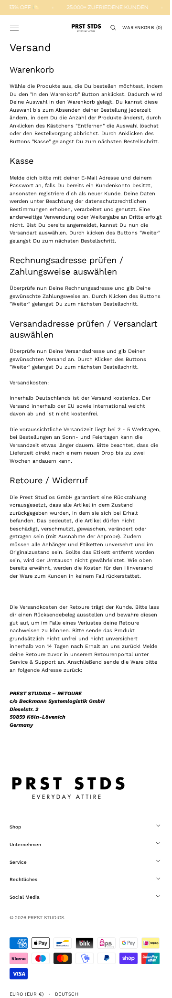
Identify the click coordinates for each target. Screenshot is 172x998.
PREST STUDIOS (46, 949)
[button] (14, 27)
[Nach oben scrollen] (150, 983)
